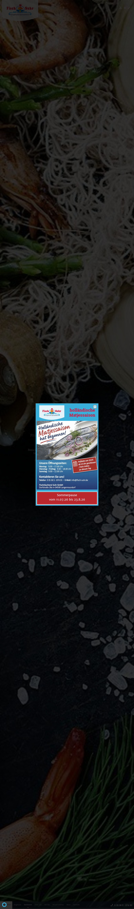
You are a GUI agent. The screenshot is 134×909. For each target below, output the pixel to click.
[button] (4, 904)
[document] (67, 454)
